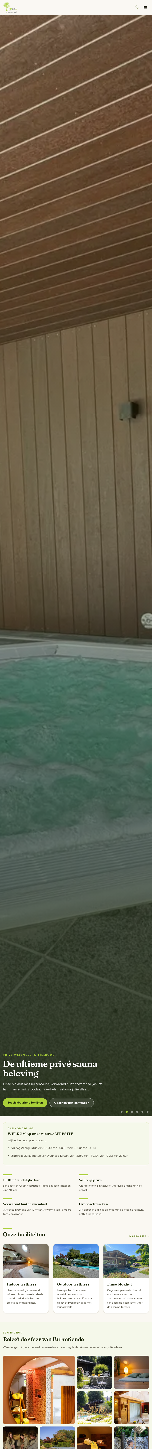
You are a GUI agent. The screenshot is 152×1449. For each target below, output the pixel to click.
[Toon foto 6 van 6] (147, 1112)
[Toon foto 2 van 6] (127, 1112)
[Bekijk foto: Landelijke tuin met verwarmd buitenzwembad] (94, 1372)
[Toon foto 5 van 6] (142, 1112)
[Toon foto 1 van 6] (121, 1112)
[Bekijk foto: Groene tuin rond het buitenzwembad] (94, 1407)
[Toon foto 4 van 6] (137, 1112)
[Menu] (145, 7)
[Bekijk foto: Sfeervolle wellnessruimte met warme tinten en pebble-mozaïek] (39, 1390)
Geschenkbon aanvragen (71, 1102)
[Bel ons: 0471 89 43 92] (137, 7)
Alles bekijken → (139, 1236)
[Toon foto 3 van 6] (132, 1112)
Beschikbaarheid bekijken (25, 1102)
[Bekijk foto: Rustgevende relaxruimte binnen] (131, 1407)
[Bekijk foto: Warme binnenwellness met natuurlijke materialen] (131, 1372)
